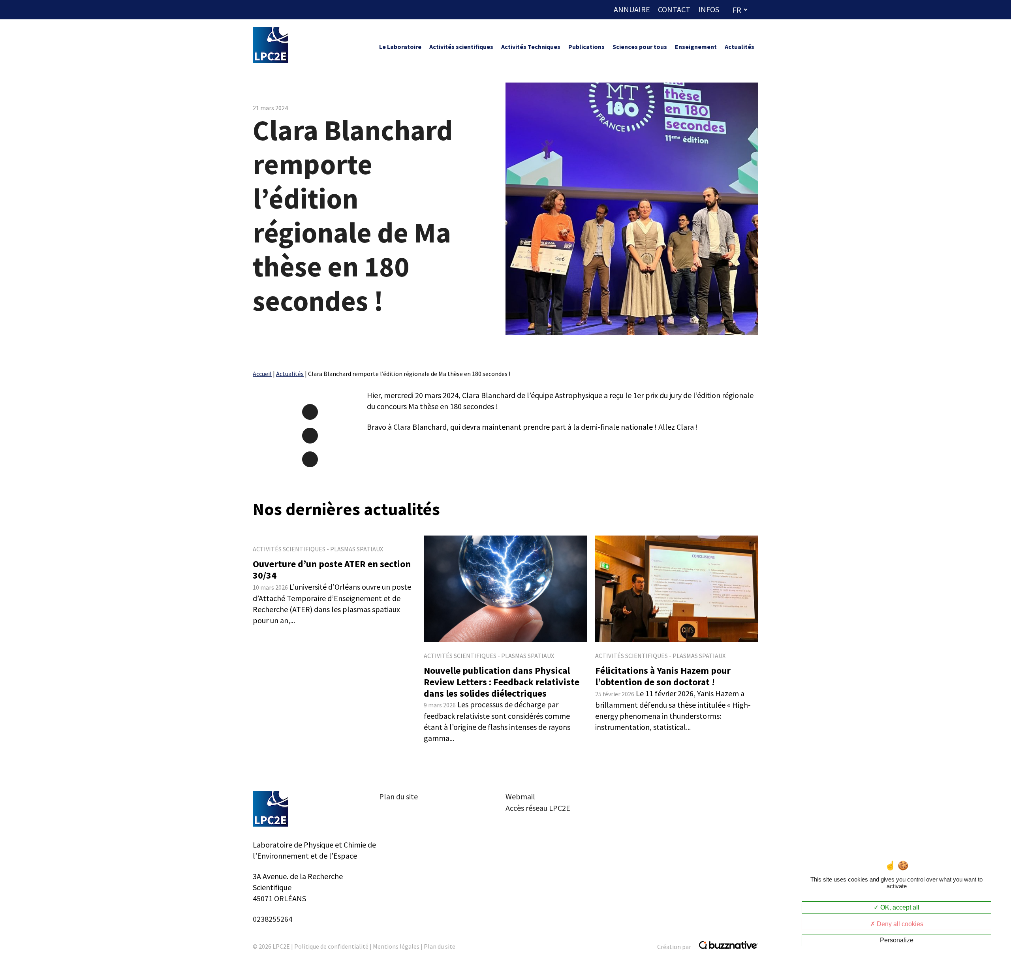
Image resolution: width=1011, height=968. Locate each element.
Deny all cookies (899, 924)
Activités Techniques (530, 47)
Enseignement (696, 47)
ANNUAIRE (632, 9)
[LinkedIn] (310, 436)
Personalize (896, 940)
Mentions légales (396, 946)
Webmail (520, 796)
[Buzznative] (726, 946)
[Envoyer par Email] (310, 459)
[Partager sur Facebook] (310, 412)
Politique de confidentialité (331, 946)
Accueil (262, 374)
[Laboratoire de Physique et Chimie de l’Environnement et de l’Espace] (270, 46)
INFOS (708, 9)
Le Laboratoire (400, 47)
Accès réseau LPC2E (538, 808)
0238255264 (272, 919)
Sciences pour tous (640, 47)
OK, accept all (899, 907)
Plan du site (398, 796)
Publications (586, 47)
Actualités (739, 47)
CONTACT (674, 9)
